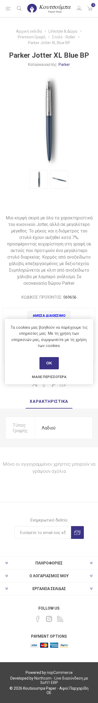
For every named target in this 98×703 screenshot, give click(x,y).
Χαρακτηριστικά (49, 401)
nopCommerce (60, 672)
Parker (64, 64)
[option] (39, 179)
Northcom (42, 678)
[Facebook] (37, 619)
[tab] (49, 402)
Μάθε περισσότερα (49, 377)
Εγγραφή (77, 532)
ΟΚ (49, 363)
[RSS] (60, 619)
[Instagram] (49, 619)
